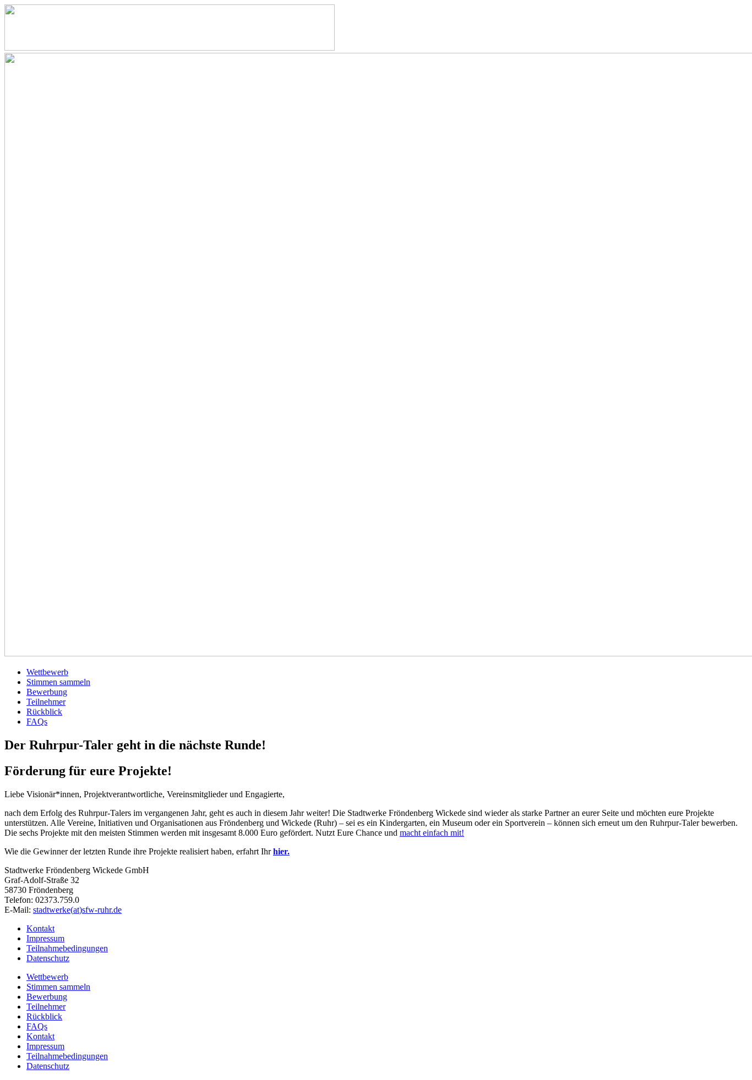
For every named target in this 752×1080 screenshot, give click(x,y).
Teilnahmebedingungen (67, 1056)
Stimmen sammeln (58, 682)
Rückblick (44, 711)
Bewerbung (46, 692)
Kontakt (40, 1036)
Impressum (45, 1046)
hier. (281, 851)
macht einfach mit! (432, 832)
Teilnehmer (46, 701)
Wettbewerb (47, 672)
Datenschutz (47, 1066)
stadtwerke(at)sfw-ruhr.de (77, 909)
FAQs (36, 721)
